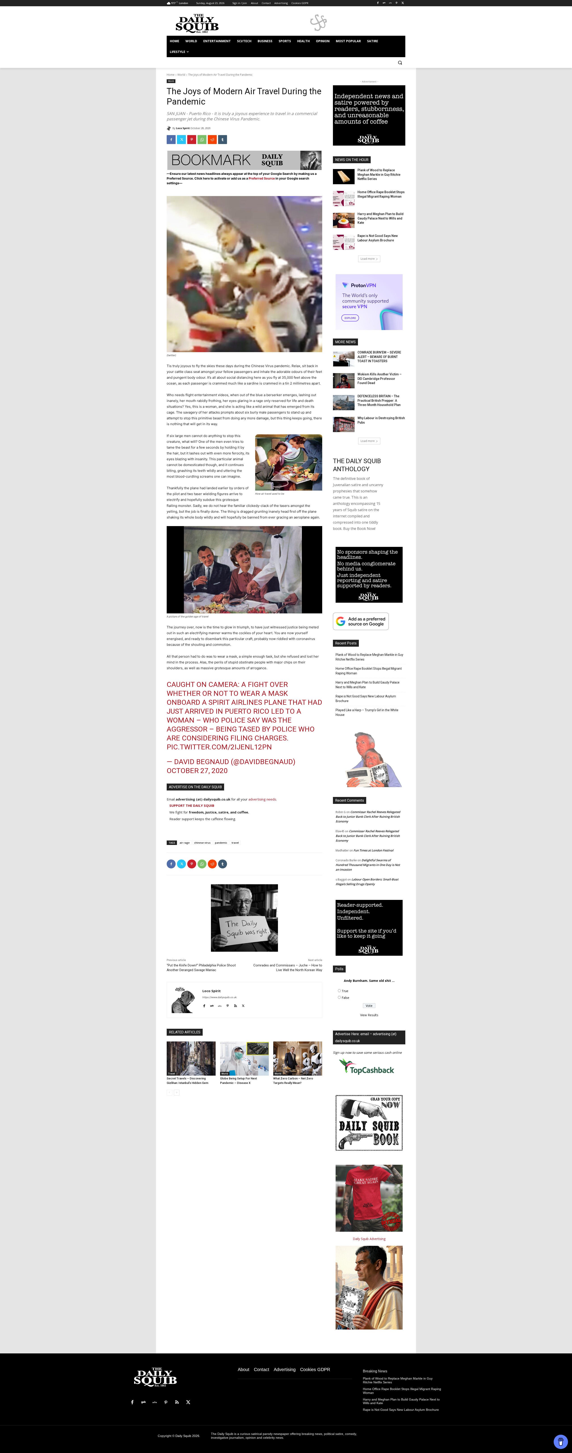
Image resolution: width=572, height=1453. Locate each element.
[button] (400, 62)
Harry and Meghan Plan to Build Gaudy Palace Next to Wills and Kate (381, 218)
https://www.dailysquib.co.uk (219, 997)
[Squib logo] (202, 23)
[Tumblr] (222, 139)
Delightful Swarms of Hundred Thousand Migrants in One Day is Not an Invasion (368, 865)
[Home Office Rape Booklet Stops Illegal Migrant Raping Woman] (344, 198)
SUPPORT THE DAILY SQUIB (191, 805)
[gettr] (219, 1005)
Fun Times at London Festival (373, 850)
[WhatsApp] (202, 139)
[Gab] (384, 3)
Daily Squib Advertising (369, 1239)
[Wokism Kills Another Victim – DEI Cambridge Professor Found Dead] (344, 380)
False (345, 997)
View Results (369, 1015)
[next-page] (176, 1092)
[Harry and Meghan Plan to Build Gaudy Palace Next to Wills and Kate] (344, 220)
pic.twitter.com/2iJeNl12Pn (219, 747)
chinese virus (202, 842)
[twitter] (243, 1005)
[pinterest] (227, 1005)
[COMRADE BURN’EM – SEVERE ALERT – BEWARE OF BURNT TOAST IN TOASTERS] (344, 358)
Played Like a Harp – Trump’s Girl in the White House (367, 712)
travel (235, 842)
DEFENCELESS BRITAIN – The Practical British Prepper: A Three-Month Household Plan (379, 400)
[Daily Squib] (169, 128)
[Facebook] (378, 3)
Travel (171, 1073)
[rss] (235, 1005)
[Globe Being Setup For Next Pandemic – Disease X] (244, 1058)
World (181, 75)
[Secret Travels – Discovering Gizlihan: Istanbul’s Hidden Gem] (191, 1058)
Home (171, 75)
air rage (185, 842)
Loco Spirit (183, 128)
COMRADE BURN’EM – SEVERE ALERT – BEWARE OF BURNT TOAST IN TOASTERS (379, 357)
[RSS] (176, 1402)
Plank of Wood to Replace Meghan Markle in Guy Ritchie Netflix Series (379, 174)
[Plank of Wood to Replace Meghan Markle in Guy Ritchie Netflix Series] (344, 176)
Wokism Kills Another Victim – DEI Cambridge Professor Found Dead (380, 378)
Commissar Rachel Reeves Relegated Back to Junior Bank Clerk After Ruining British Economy (368, 816)
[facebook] (204, 1005)
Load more (368, 259)
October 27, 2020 (197, 770)
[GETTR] (390, 3)
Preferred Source (262, 178)
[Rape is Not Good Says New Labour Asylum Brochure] (344, 242)
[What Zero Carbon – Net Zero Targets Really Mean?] (297, 1058)
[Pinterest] (396, 3)
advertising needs (262, 799)
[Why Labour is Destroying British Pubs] (344, 424)
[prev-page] (169, 1092)
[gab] (212, 1005)
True (345, 991)
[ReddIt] (212, 139)
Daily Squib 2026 (187, 1436)
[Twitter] (402, 3)
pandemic (221, 842)
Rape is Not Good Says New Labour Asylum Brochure (366, 698)
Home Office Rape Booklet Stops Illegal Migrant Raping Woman (369, 671)
